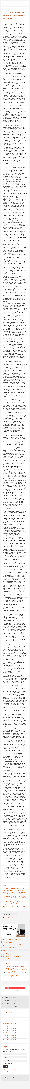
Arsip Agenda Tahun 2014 (9, 1033)
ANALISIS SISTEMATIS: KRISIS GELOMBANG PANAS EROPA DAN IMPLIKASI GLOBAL (15, 893)
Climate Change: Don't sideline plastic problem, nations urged (15, 974)
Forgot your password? (9, 1069)
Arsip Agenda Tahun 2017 (9, 1028)
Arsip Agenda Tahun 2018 (9, 1026)
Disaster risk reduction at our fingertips (15, 977)
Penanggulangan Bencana (11, 1003)
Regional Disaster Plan (10, 997)
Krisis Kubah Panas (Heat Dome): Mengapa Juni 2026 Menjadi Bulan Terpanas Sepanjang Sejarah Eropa (14, 897)
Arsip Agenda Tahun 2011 (9, 1039)
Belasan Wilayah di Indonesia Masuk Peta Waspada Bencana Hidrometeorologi (14, 907)
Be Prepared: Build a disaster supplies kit (15, 972)
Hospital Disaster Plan (10, 1000)
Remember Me (6, 1063)
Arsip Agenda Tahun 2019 (9, 1023)
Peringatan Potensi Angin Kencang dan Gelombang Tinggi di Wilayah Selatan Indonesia (13, 903)
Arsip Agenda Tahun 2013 (9, 1035)
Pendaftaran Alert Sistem (16, 988)
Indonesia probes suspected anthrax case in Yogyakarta (14, 967)
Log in (5, 1066)
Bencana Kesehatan (20, 1078)
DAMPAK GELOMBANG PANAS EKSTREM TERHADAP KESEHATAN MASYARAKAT (14, 889)
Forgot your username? (9, 1071)
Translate (12, 917)
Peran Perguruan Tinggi (10, 1006)
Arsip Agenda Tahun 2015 (9, 1030)
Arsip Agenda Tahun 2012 (9, 1037)
